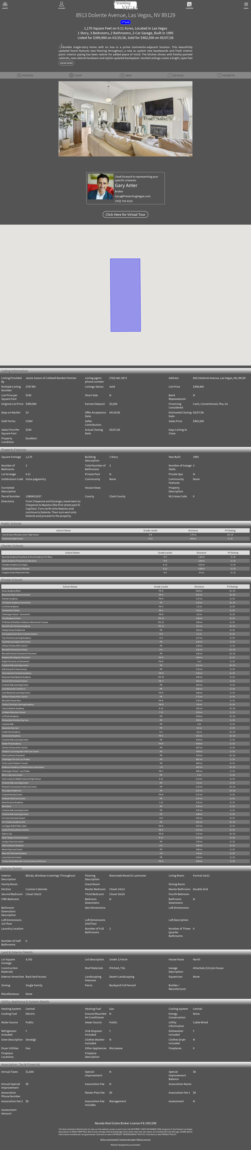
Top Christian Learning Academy (16, 638)
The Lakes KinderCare (11, 790)
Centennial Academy (11, 735)
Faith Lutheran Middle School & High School (21, 779)
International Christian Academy (16, 673)
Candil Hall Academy (11, 732)
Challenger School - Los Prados (16, 771)
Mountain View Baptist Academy (16, 677)
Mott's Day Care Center (12, 775)
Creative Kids (8, 724)
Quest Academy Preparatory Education (19, 560)
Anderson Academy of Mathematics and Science (23, 767)
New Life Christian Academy (14, 853)
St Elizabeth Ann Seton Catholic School (19, 634)
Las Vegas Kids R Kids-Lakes (14, 826)
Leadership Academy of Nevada (15, 568)
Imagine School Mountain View (15, 572)
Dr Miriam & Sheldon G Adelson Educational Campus (25, 622)
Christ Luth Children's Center (15, 763)
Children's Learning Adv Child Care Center (20, 751)
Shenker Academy (10, 598)
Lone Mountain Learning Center (16, 692)
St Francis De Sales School (13, 818)
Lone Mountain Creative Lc (14, 688)
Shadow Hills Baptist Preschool (16, 657)
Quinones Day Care (10, 728)
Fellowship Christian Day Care (15, 720)
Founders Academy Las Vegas (15, 564)
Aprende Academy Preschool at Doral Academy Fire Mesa (27, 557)
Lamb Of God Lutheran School (15, 829)
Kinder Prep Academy (11, 743)
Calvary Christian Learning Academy (18, 704)
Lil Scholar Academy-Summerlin (16, 602)
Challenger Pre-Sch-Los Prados (16, 759)
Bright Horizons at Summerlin (15, 661)
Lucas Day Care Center (12, 857)
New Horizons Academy (12, 802)
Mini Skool (6, 806)
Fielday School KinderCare (13, 630)
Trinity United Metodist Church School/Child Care (24, 861)
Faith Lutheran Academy (13, 845)
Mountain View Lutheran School (16, 594)
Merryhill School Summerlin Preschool (19, 653)
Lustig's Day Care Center (13, 841)
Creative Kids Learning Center (15, 665)
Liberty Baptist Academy (13, 708)
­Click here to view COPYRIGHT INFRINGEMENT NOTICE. (120, 1134)
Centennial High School (12, 538)
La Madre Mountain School (13, 712)
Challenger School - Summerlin (16, 614)
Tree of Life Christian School (14, 681)
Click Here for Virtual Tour (125, 214)
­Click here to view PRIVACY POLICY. (161, 1134)
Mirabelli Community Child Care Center (19, 786)
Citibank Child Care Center (13, 798)
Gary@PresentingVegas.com (133, 196)
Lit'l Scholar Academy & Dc (13, 822)
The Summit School (11, 610)
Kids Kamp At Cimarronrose (14, 669)
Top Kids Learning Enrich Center (16, 641)
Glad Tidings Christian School (15, 837)
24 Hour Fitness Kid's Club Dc (15, 645)
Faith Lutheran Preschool (13, 755)
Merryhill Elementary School (15, 649)
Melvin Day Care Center (12, 849)
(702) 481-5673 (118, 378)
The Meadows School (11, 618)
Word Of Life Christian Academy (16, 626)
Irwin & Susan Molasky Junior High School (20, 534)
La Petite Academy (10, 606)
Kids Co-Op (7, 833)
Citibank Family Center (12, 794)
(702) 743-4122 (124, 201)
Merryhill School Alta (11, 700)
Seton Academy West (11, 590)
